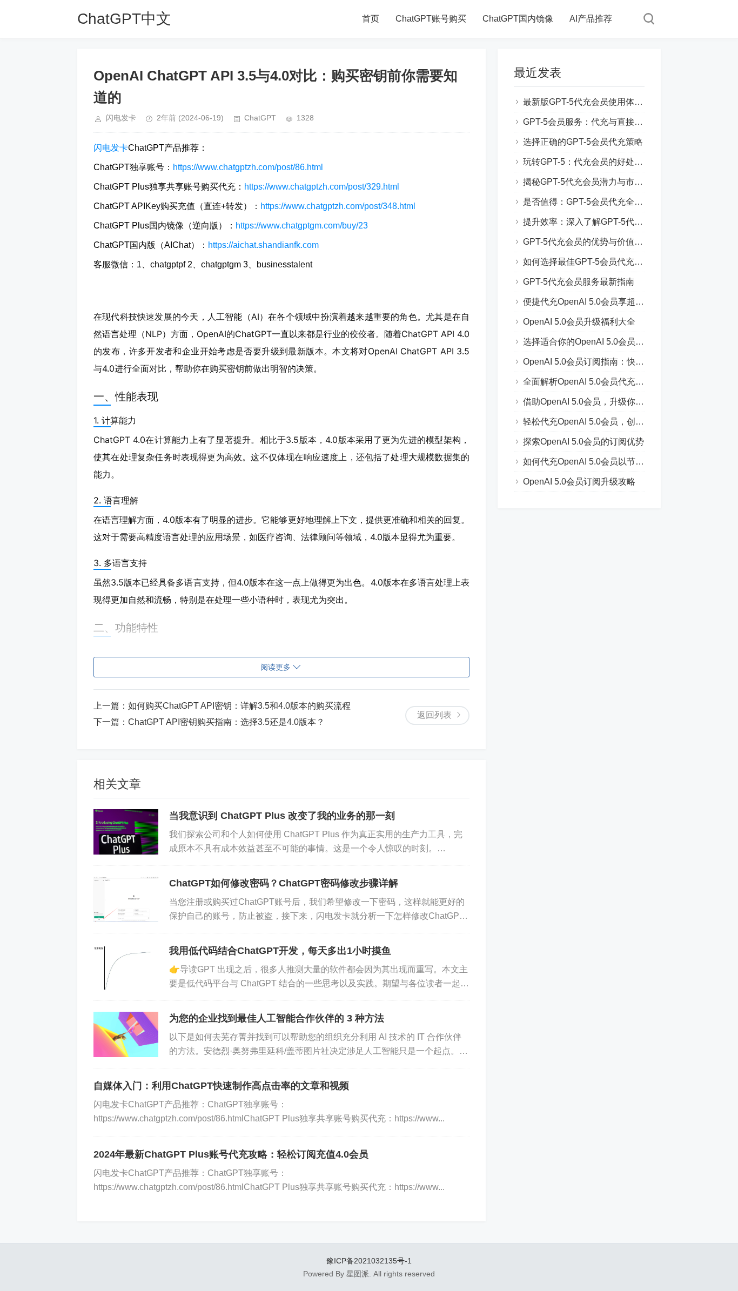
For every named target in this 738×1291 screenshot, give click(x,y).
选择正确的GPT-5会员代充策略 (583, 141)
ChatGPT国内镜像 (517, 18)
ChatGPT (260, 117)
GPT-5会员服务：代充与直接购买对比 (596, 121)
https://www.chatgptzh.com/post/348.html (337, 206)
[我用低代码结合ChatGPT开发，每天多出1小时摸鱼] (125, 967)
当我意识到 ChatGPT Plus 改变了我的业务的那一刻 (282, 815)
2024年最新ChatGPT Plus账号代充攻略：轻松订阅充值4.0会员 (230, 1154)
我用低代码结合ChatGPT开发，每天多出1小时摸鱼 (280, 950)
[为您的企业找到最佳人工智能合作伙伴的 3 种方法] (125, 1034)
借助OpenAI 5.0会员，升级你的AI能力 (596, 401)
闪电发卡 (110, 147)
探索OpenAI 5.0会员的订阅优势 (583, 441)
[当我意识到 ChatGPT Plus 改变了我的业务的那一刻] (125, 832)
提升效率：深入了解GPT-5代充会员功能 (600, 221)
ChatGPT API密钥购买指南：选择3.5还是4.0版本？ (226, 722)
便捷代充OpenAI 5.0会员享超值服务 (592, 301)
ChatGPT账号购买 (430, 18)
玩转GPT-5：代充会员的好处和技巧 (591, 161)
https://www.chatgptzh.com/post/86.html (248, 167)
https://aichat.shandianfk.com (263, 245)
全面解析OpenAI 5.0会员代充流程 (588, 381)
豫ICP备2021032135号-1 (369, 1260)
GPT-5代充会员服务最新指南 (578, 281)
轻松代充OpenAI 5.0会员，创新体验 (592, 421)
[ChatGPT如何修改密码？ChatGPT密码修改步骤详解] (125, 899)
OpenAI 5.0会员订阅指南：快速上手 (592, 361)
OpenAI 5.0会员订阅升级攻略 (579, 481)
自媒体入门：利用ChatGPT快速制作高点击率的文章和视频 (221, 1085)
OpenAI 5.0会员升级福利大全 (579, 321)
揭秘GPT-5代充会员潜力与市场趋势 (591, 181)
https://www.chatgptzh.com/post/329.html (321, 186)
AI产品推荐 (590, 18)
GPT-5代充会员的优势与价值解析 (587, 241)
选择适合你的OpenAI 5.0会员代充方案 (596, 341)
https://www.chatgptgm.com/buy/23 (302, 225)
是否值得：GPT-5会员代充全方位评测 (596, 201)
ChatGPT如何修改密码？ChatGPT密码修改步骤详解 (283, 883)
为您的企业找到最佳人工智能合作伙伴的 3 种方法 (276, 1018)
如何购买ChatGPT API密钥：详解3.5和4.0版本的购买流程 (239, 705)
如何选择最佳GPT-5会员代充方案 (587, 261)
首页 (370, 18)
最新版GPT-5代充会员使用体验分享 (591, 101)
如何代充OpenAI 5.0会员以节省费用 (592, 461)
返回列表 (434, 715)
